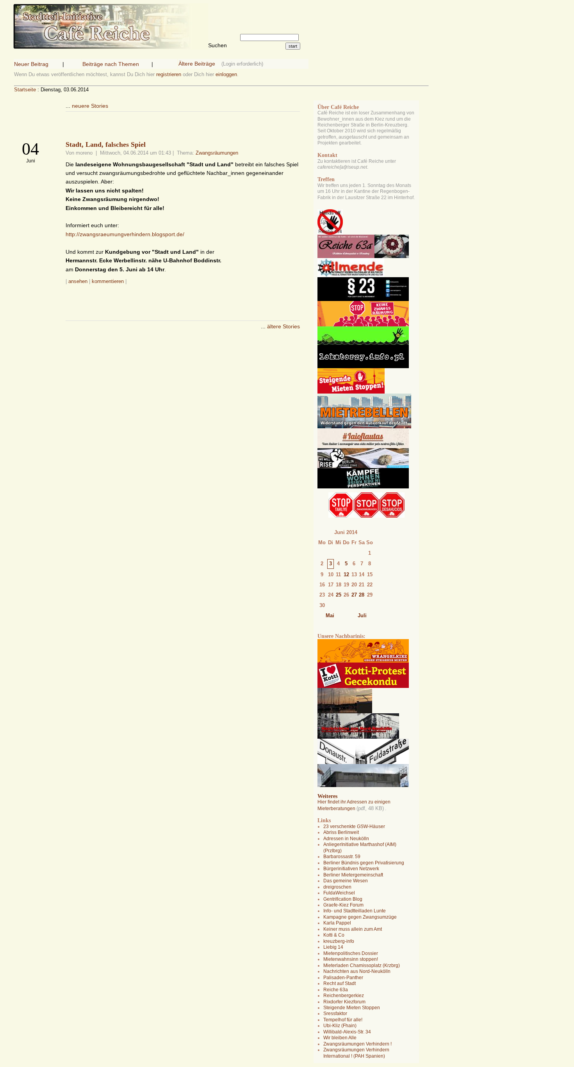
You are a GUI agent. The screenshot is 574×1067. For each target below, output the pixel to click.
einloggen (226, 74)
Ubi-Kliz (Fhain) (340, 1025)
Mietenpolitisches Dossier (350, 953)
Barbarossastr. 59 (341, 856)
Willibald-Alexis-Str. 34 (347, 1032)
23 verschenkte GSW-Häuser (354, 826)
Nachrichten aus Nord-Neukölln (356, 971)
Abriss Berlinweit (341, 832)
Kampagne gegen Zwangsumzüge (360, 917)
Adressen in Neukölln (346, 838)
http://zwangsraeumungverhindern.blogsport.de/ (125, 234)
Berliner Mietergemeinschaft (353, 875)
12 (346, 574)
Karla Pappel (337, 923)
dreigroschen (337, 887)
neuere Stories (90, 106)
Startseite (25, 90)
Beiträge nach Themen (110, 64)
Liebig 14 (333, 947)
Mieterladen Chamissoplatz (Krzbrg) (361, 965)
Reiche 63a (335, 989)
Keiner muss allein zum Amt (352, 929)
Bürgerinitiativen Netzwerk (351, 868)
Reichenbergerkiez (343, 995)
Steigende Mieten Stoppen (351, 1007)
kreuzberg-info (338, 941)
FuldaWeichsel (339, 893)
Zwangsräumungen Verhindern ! (357, 1044)
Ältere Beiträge (196, 64)
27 (354, 595)
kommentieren (108, 281)
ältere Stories (283, 326)
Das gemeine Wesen (345, 881)
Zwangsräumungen (217, 153)
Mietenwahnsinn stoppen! (350, 959)
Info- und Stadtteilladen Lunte (354, 911)
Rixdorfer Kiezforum (344, 1002)
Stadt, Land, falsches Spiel (106, 144)
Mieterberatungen (336, 808)
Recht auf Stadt (339, 983)
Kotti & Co (333, 935)
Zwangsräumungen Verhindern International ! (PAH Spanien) (356, 1052)
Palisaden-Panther (343, 977)
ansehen (77, 281)
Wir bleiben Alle (340, 1037)
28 (361, 595)
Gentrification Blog (342, 899)
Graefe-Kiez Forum (343, 905)
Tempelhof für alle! (342, 1019)
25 (338, 595)
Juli (362, 615)
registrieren (168, 74)
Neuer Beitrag (31, 64)
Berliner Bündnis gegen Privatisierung (363, 863)
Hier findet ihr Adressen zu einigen (353, 802)
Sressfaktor (335, 1013)
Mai (330, 615)
